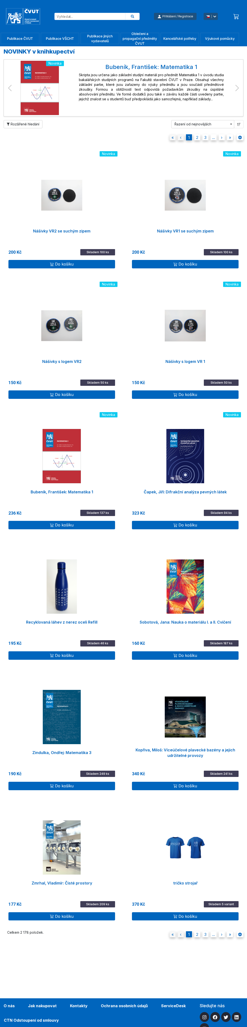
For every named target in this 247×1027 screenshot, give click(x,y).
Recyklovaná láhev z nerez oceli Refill (61, 622)
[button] (10, 88)
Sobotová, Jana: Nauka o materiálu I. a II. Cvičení (185, 622)
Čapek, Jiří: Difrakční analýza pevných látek (185, 492)
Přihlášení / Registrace (177, 16)
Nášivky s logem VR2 (62, 361)
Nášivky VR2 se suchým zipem (61, 231)
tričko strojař (185, 883)
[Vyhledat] (132, 16)
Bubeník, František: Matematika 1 (62, 492)
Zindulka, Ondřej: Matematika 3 (61, 752)
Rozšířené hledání (24, 124)
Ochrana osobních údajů (124, 1005)
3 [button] (205, 137)
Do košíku (64, 264)
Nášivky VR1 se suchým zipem (185, 231)
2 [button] (197, 137)
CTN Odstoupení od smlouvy (31, 1020)
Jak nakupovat (42, 1005)
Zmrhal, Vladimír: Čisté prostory (62, 883)
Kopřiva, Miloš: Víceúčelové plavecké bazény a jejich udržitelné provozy (185, 753)
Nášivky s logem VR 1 (185, 361)
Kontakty (79, 1005)
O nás (9, 1005)
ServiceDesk (173, 1005)
